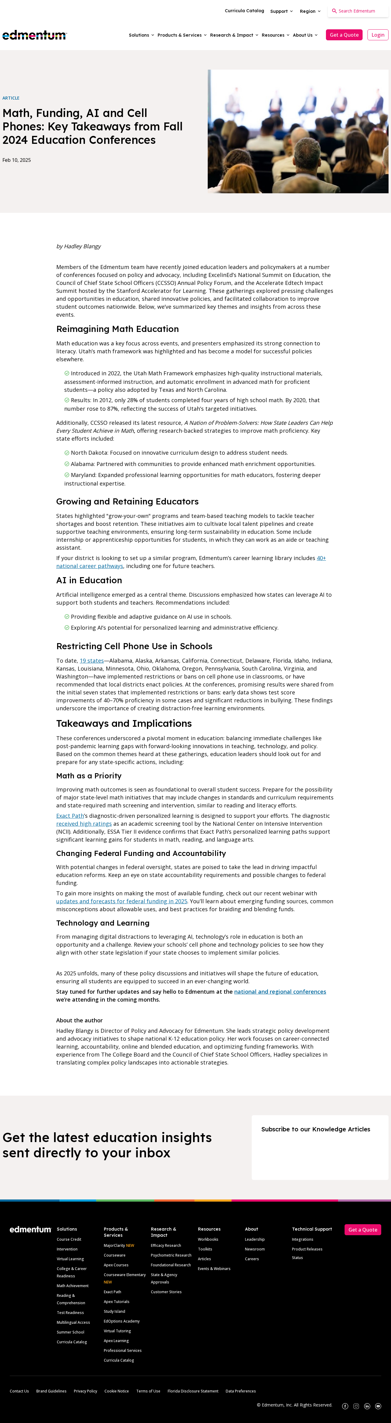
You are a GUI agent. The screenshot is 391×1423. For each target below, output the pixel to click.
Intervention (67, 1249)
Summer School (70, 1332)
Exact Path (70, 815)
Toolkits (205, 1249)
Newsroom (255, 1249)
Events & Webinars (214, 1268)
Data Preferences (241, 1391)
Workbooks (208, 1239)
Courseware (115, 1255)
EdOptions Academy (122, 1321)
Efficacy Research (166, 1245)
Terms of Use (148, 1391)
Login (378, 34)
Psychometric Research (171, 1255)
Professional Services (123, 1350)
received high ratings (84, 823)
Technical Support (312, 1229)
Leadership (255, 1239)
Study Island (114, 1311)
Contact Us (19, 1391)
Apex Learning (116, 1340)
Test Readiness (70, 1312)
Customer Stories (166, 1291)
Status (297, 1257)
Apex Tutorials (117, 1301)
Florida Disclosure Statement (193, 1391)
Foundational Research (171, 1265)
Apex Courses (116, 1265)
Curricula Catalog (72, 1342)
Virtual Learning (70, 1258)
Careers (252, 1258)
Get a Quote (344, 34)
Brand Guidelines (51, 1391)
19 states (92, 660)
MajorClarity (114, 1245)
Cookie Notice (116, 1391)
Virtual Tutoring (117, 1331)
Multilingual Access (73, 1322)
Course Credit (69, 1239)
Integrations (302, 1239)
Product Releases (307, 1249)
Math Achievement (73, 1285)
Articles (204, 1258)
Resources (209, 1229)
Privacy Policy (85, 1391)
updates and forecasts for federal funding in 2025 (121, 901)
